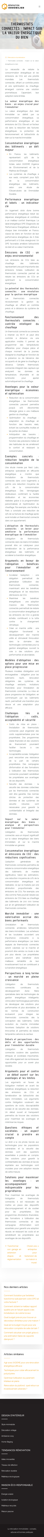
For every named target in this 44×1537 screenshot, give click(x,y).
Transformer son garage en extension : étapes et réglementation (14, 1252)
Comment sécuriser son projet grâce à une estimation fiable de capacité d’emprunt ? (21, 1335)
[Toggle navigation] (39, 6)
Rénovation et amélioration (16, 57)
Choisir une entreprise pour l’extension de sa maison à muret (31, 1254)
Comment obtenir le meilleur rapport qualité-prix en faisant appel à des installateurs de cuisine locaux (20, 1309)
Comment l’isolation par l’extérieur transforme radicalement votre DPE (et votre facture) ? (21, 1298)
